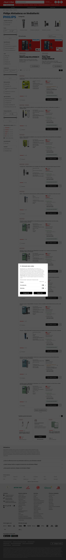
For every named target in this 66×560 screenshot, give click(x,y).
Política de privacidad (23, 279)
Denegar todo (26, 293)
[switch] (42, 285)
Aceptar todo (40, 293)
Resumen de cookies (35, 279)
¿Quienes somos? (29, 279)
